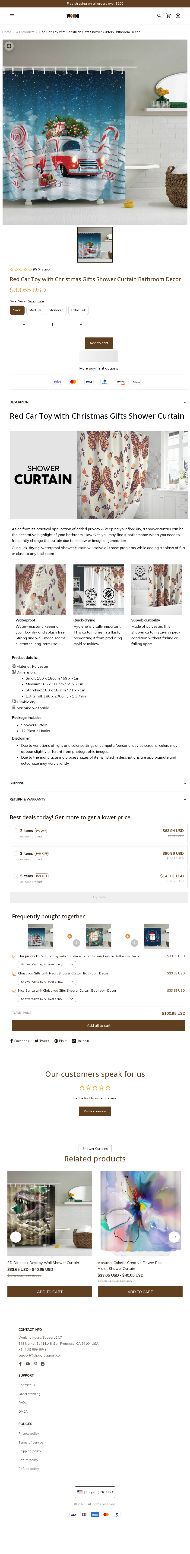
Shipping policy (30, 1451)
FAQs (22, 1403)
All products (25, 32)
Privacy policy (29, 1433)
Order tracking (30, 1394)
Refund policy (29, 1469)
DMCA (23, 1411)
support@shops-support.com (40, 1355)
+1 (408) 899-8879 (32, 1349)
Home (6, 32)
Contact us (27, 1385)
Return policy (28, 1460)
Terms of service (31, 1442)
